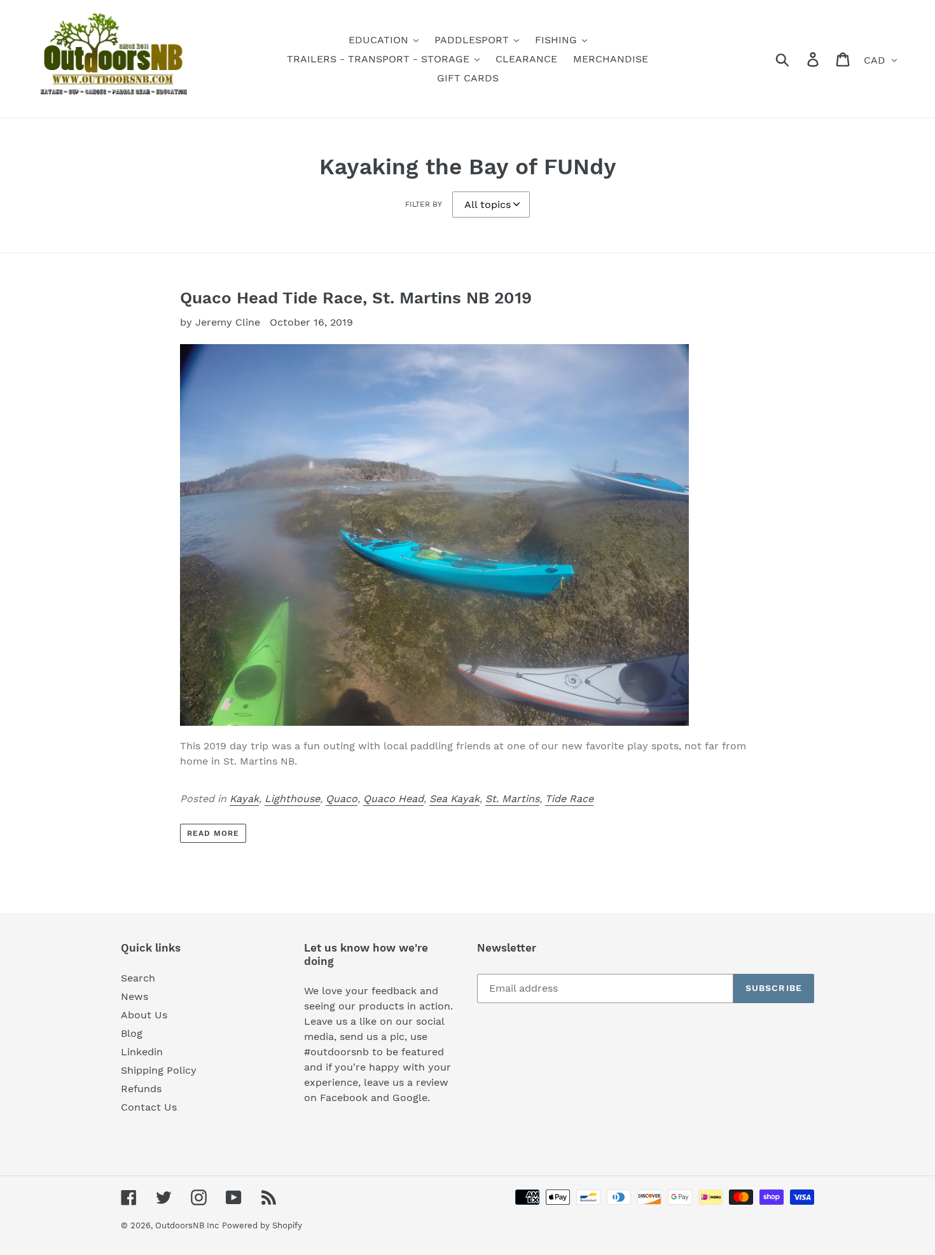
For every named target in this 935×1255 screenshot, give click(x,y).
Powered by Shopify (262, 1225)
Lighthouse (292, 799)
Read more (213, 833)
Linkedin (142, 1052)
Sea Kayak (454, 799)
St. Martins (512, 799)
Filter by (423, 204)
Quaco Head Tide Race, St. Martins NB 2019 (356, 297)
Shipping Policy (159, 1070)
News (134, 996)
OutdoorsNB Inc (187, 1225)
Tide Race (569, 799)
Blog (131, 1033)
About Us (144, 1015)
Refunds (141, 1089)
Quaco (341, 799)
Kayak (244, 799)
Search (138, 978)
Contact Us (149, 1107)
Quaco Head (393, 799)
